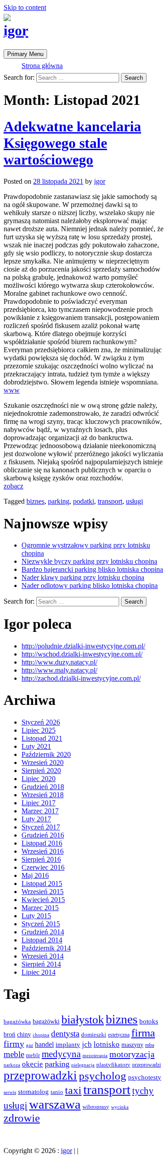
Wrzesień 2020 (43, 762)
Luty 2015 (36, 916)
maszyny (132, 1044)
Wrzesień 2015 (43, 891)
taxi (73, 1090)
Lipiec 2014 (39, 972)
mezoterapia (95, 1055)
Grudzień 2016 (43, 835)
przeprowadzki (40, 1075)
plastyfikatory (113, 1065)
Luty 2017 (36, 819)
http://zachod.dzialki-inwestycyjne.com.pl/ (81, 678)
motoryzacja (132, 1054)
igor (16, 30)
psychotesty (144, 1077)
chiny (24, 1034)
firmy (14, 1044)
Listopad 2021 (42, 738)
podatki (83, 501)
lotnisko (107, 1044)
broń (9, 1034)
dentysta (65, 1033)
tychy (143, 1090)
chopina (41, 1034)
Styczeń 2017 (41, 827)
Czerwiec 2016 (43, 867)
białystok (82, 1019)
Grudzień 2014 (43, 932)
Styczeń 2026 (41, 722)
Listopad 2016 (42, 843)
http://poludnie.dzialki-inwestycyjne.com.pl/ (83, 646)
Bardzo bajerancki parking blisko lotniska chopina (92, 569)
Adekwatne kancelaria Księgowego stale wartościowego (72, 143)
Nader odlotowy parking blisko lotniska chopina (90, 585)
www (12, 390)
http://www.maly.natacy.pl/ (59, 670)
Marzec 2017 (40, 811)
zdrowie (22, 1118)
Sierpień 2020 (41, 770)
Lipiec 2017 (39, 803)
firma (143, 1033)
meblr (33, 1055)
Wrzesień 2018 (43, 795)
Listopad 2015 (42, 883)
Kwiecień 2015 (43, 899)
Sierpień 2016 (41, 859)
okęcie (32, 1064)
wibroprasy (95, 1106)
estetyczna (118, 1035)
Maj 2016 (35, 875)
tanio (57, 1092)
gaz (29, 1045)
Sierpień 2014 (41, 964)
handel (44, 1045)
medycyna (61, 1054)
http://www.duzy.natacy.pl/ (59, 662)
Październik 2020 (46, 754)
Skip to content (25, 7)
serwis (10, 1092)
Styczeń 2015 (41, 924)
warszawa (55, 1104)
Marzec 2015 (40, 907)
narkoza (12, 1064)
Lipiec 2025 (39, 730)
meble (14, 1054)
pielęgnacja (83, 1064)
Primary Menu (25, 54)
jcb (87, 1044)
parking (58, 501)
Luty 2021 (36, 746)
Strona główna (42, 65)
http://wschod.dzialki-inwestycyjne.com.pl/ (82, 654)
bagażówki (46, 1021)
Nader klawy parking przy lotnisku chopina (83, 577)
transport (110, 501)
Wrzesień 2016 (43, 851)
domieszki (93, 1035)
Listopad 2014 (42, 940)
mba (149, 1045)
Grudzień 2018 (43, 787)
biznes (35, 501)
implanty (68, 1044)
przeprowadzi (146, 1064)
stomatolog (33, 1091)
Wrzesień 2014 (43, 956)
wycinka (120, 1107)
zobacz (13, 486)
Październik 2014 (46, 948)
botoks (148, 1021)
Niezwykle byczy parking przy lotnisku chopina (89, 561)
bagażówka (17, 1022)
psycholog (102, 1076)
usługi (134, 501)
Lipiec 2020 (39, 778)
